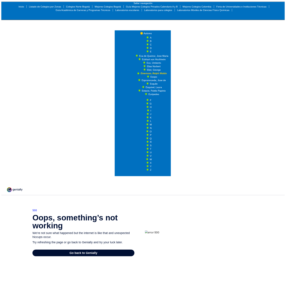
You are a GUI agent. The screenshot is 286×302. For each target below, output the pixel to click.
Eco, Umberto (154, 63)
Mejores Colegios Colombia (197, 6)
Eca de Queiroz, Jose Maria (153, 56)
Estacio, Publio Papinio (154, 90)
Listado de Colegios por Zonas (45, 6)
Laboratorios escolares (127, 10)
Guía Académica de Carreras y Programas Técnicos (83, 10)
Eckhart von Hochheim (154, 59)
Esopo (153, 76)
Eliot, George (154, 69)
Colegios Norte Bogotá (78, 6)
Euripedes (153, 94)
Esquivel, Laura (154, 87)
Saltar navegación (143, 3)
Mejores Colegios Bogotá (108, 6)
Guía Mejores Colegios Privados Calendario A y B (152, 6)
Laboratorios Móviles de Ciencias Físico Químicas (203, 10)
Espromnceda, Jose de (154, 80)
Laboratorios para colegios (158, 10)
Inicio (21, 6)
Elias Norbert (154, 66)
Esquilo (154, 83)
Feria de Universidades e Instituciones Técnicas (241, 6)
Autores (148, 33)
